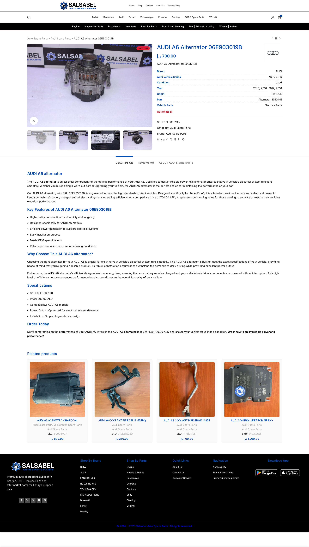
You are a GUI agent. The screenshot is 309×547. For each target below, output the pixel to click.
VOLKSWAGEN (88, 489)
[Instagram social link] (33, 500)
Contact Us (178, 472)
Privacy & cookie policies (226, 478)
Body (129, 494)
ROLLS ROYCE (88, 483)
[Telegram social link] (183, 139)
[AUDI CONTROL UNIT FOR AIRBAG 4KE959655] (251, 389)
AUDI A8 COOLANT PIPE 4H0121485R (187, 420)
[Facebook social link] (167, 139)
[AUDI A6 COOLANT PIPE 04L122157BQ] (122, 389)
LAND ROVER (87, 478)
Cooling (131, 505)
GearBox (131, 483)
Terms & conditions (223, 472)
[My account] (273, 17)
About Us (177, 467)
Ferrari (83, 505)
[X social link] (171, 139)
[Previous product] (272, 39)
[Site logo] (78, 5)
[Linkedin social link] (179, 139)
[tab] (124, 161)
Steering (131, 500)
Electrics (131, 489)
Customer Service (181, 478)
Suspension (133, 478)
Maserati (85, 500)
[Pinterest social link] (175, 139)
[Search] (29, 17)
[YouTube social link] (38, 500)
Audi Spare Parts (61, 38)
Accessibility (219, 467)
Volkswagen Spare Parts (68, 424)
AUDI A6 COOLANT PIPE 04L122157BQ (122, 420)
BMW (83, 467)
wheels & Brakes (135, 472)
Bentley (84, 511)
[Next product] (280, 39)
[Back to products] (276, 39)
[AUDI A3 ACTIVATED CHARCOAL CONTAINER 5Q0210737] (57, 389)
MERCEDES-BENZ (89, 494)
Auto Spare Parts (37, 38)
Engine (130, 467)
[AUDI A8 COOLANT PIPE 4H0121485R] (187, 389)
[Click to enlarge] (34, 121)
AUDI (83, 472)
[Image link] (33, 466)
